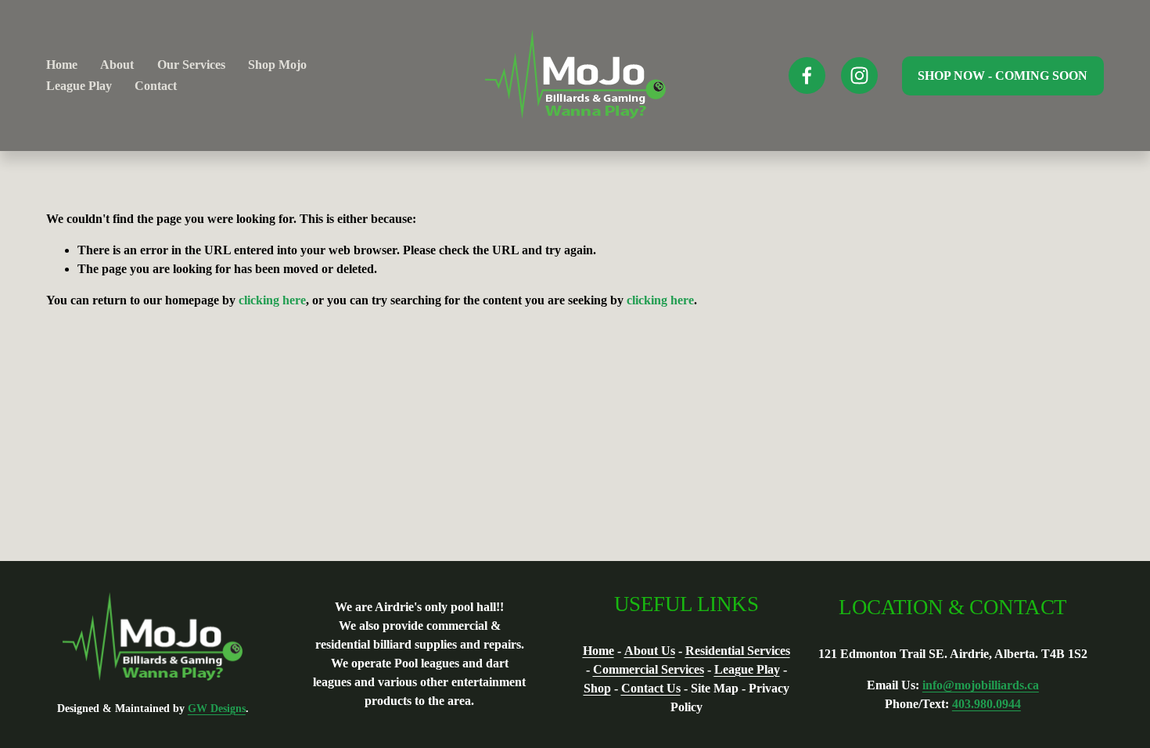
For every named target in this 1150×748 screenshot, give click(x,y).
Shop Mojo (277, 64)
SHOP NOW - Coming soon (1002, 75)
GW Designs (217, 708)
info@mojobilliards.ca (980, 685)
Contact (156, 85)
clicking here (272, 300)
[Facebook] (807, 75)
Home (61, 64)
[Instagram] (859, 75)
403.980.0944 (986, 703)
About (117, 64)
